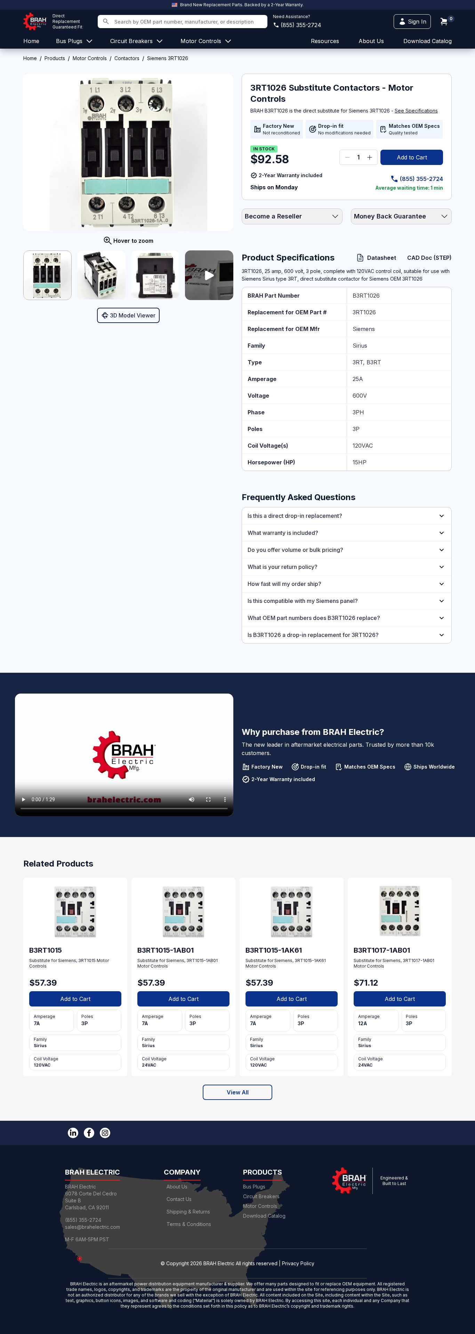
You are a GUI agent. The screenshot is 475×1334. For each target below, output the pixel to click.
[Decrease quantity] (347, 157)
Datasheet (381, 257)
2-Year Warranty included (290, 175)
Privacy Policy (298, 1263)
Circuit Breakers (261, 1196)
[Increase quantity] (369, 157)
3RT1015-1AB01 (202, 960)
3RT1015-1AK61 (310, 960)
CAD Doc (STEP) (429, 257)
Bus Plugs (254, 1187)
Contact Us (179, 1199)
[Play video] (209, 275)
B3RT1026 (366, 295)
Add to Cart (412, 157)
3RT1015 (87, 960)
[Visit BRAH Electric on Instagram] (105, 1133)
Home (30, 58)
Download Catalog (427, 41)
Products (55, 58)
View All (238, 1092)
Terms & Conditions (189, 1224)
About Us (177, 1187)
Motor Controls (90, 58)
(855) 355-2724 (301, 25)
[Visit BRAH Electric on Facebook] (89, 1133)
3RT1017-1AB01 (418, 960)
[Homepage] (35, 22)
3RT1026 (364, 312)
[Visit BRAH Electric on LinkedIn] (73, 1133)
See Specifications (416, 111)
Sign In (417, 21)
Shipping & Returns (188, 1212)
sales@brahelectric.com (92, 1227)
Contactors (126, 58)
